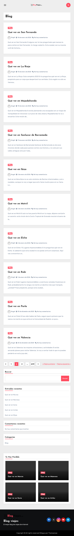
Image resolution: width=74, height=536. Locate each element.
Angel (13, 37)
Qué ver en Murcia (11, 395)
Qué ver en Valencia (19, 338)
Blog (10, 28)
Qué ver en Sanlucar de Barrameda (27, 135)
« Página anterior (48, 364)
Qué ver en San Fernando (22, 32)
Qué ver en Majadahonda (22, 101)
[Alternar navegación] (5, 5)
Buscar (8, 372)
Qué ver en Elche (17, 238)
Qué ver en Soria (11, 405)
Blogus (42, 533)
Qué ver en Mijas (11, 415)
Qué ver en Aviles (11, 410)
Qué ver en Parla (17, 306)
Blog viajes (10, 521)
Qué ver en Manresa (12, 400)
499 (32, 364)
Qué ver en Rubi (17, 272)
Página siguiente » (64, 364)
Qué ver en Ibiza (17, 169)
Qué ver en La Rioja (19, 66)
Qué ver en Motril (18, 204)
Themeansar (52, 533)
